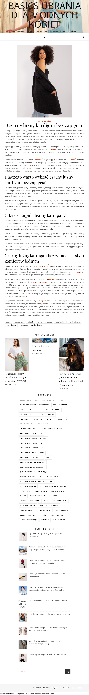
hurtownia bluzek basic (31, 433)
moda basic (25, 491)
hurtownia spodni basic (31, 443)
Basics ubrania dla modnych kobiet (44, 15)
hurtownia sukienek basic (32, 453)
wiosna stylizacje (28, 520)
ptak (46, 500)
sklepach (42, 301)
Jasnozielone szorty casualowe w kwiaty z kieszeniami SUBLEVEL (16, 377)
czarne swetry (19, 322)
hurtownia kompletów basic (33, 438)
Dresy (72, 159)
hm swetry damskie (29, 429)
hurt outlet (30, 322)
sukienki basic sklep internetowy (35, 510)
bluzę (29, 165)
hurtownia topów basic (31, 457)
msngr (23, 496)
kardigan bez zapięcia (45, 322)
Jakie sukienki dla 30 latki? (32, 462)
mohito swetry (58, 491)
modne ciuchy (41, 491)
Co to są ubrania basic (49, 409)
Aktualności (44, 121)
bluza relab (25, 400)
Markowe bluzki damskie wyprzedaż (36, 481)
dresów (38, 159)
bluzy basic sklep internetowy (34, 405)
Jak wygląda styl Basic (30, 477)
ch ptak (8, 322)
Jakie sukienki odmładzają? (32, 467)
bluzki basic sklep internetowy (50, 400)
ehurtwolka (61, 419)
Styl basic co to (28, 505)
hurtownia (52, 149)
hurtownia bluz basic (52, 429)
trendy (24, 296)
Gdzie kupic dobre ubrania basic (35, 424)
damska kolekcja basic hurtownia (35, 419)
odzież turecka (39, 282)
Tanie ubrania (61, 510)
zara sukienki (59, 520)
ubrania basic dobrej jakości (33, 515)
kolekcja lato (52, 477)
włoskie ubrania (36, 325)
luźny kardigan (60, 322)
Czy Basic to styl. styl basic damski (37, 414)
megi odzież (24, 325)
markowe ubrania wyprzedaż (53, 486)
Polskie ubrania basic (30, 500)
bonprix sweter (60, 405)
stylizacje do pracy (49, 505)
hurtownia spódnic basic (31, 448)
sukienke (50, 279)
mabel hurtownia (74, 322)
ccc (21, 409)
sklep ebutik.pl (60, 500)
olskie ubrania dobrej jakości (44, 496)
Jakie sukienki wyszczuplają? (33, 472)
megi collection (11, 325)
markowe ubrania (28, 486)
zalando (45, 520)
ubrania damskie (58, 515)
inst (48, 457)
